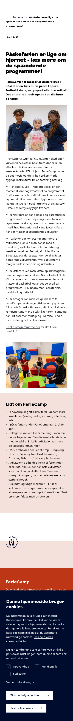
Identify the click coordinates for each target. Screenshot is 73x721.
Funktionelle (49, 666)
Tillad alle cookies (22, 708)
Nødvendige (21, 666)
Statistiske (19, 673)
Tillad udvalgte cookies (25, 695)
